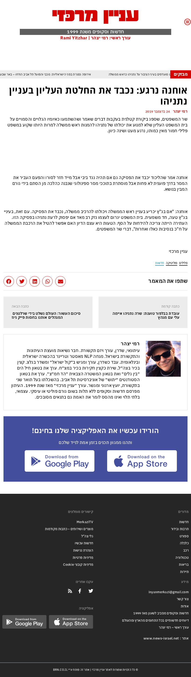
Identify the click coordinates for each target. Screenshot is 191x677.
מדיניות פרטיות (83, 557)
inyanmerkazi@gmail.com (169, 592)
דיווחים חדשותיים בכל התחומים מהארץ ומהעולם (155, 620)
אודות (185, 606)
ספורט (184, 536)
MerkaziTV (85, 522)
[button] (60, 281)
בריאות (184, 564)
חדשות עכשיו (84, 543)
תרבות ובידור (180, 529)
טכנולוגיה (182, 557)
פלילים (183, 263)
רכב (186, 550)
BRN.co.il (60, 670)
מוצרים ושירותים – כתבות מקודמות (69, 529)
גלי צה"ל (87, 536)
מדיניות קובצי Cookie (78, 564)
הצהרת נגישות (83, 550)
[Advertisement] (103, 55)
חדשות (159, 263)
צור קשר (183, 599)
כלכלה (184, 543)
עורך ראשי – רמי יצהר (174, 627)
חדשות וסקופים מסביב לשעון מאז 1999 (161, 613)
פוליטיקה (171, 263)
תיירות (184, 572)
